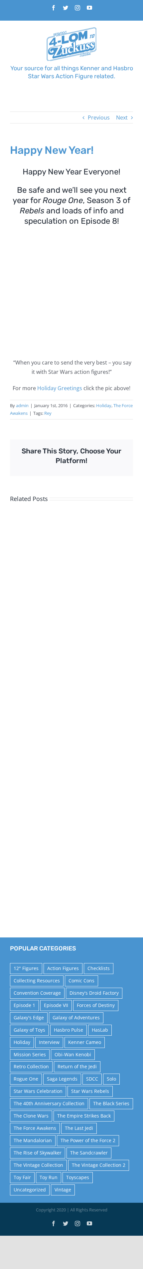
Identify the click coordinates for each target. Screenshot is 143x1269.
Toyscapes (77, 1177)
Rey (48, 413)
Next (122, 117)
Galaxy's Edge (29, 1017)
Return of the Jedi (77, 1066)
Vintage (63, 1189)
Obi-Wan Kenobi (73, 1054)
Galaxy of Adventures (76, 1017)
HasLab (100, 1030)
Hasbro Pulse (68, 1030)
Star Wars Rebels (90, 1091)
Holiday (103, 405)
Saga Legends (62, 1079)
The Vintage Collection (38, 1165)
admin (22, 405)
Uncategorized (30, 1189)
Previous (99, 117)
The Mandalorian (33, 1140)
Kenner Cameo (84, 1042)
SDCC (92, 1079)
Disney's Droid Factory (94, 993)
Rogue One (26, 1079)
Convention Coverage (37, 993)
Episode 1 (24, 1005)
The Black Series (111, 1103)
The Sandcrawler (89, 1152)
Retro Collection (31, 1066)
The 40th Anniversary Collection (49, 1103)
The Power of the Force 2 (88, 1140)
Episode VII (56, 1005)
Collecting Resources (37, 980)
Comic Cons (81, 980)
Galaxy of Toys (29, 1030)
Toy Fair (22, 1177)
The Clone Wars (31, 1116)
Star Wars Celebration (38, 1091)
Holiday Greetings (59, 388)
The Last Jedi (79, 1128)
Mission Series (30, 1054)
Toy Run (49, 1177)
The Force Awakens (35, 1128)
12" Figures (26, 968)
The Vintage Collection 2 (98, 1165)
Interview (49, 1042)
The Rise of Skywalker (38, 1152)
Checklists (98, 968)
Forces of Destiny (96, 1005)
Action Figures (63, 968)
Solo (111, 1079)
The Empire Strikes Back (84, 1116)
